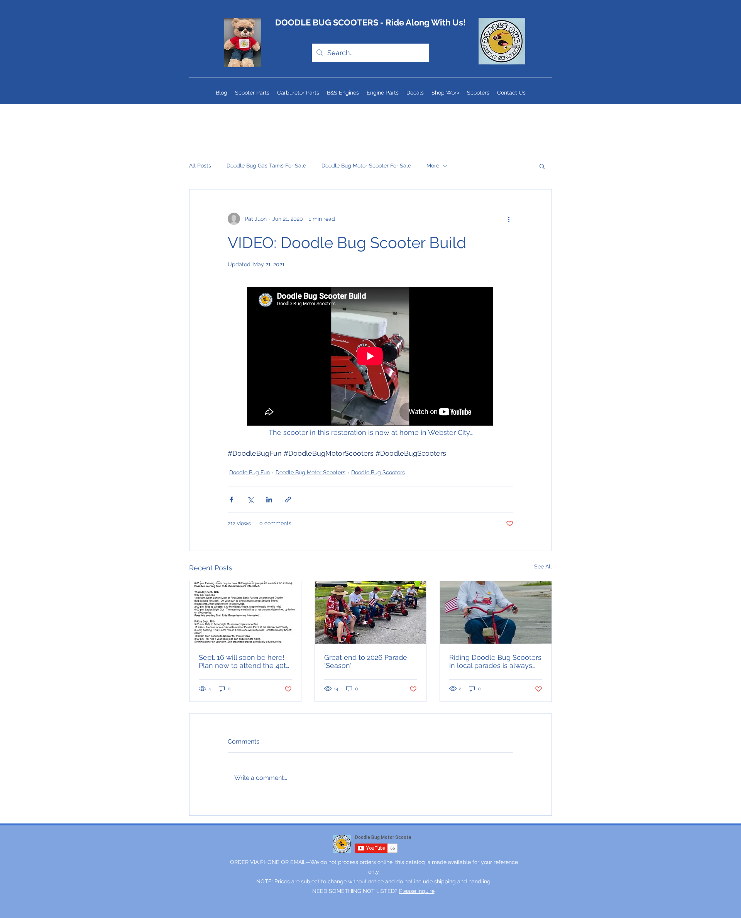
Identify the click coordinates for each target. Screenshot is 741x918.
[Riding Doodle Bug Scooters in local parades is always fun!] (496, 612)
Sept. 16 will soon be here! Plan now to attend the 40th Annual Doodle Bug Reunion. (244, 661)
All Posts (200, 165)
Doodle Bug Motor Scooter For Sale (366, 165)
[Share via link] (288, 499)
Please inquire (417, 891)
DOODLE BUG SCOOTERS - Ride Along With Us (369, 22)
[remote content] (370, 357)
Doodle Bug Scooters (378, 472)
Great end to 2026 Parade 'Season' (365, 661)
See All (543, 566)
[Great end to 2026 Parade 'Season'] (370, 612)
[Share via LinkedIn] (269, 499)
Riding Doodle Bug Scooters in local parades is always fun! (495, 661)
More (432, 165)
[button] (542, 166)
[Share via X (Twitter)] (250, 499)
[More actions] (508, 218)
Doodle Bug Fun (249, 472)
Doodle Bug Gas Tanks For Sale (266, 165)
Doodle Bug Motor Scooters (310, 472)
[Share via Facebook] (231, 499)
